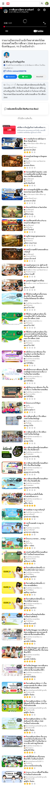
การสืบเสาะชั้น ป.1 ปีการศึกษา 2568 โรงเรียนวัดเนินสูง (35, 433)
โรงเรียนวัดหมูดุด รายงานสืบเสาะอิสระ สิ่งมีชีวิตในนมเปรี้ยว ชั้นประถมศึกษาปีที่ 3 (36, 650)
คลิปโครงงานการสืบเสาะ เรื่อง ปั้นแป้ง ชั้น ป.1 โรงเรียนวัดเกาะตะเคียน (36, 388)
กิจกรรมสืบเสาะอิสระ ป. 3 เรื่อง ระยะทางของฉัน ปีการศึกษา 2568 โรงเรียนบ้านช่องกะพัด (35, 685)
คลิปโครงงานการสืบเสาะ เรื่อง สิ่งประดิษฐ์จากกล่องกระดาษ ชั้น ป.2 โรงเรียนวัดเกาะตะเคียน (36, 371)
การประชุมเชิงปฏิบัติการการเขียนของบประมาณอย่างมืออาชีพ (36, 190)
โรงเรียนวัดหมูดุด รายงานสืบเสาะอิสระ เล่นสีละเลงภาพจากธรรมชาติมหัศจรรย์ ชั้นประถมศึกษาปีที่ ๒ (36, 632)
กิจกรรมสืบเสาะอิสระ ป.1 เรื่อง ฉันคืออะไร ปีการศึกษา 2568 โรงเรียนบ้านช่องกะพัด (35, 721)
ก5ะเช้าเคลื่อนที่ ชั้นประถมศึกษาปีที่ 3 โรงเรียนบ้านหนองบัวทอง (36, 553)
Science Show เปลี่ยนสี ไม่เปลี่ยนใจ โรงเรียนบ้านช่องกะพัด (36, 773)
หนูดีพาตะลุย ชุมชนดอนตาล (35, 236)
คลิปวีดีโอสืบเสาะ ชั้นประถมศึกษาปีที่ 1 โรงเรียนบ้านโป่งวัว (34, 757)
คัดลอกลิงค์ (39, 77)
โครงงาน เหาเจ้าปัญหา (33, 403)
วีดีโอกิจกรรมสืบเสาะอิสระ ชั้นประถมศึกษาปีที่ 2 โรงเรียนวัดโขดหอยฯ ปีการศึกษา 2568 (35, 316)
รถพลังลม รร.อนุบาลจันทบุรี (35, 510)
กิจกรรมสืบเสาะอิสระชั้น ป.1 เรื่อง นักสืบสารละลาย (34, 600)
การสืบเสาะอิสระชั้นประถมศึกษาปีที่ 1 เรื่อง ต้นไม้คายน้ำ (36, 448)
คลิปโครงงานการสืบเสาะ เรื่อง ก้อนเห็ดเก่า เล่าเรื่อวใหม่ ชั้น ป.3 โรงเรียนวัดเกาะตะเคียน (35, 354)
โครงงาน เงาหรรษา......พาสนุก (36, 539)
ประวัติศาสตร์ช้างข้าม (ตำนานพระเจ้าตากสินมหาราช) (35, 221)
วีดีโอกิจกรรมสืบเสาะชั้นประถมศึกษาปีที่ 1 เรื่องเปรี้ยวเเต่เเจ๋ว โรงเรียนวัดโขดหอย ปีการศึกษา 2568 (35, 297)
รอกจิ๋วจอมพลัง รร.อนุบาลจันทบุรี (34, 524)
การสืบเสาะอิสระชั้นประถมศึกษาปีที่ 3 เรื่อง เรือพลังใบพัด (36, 480)
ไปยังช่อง (15, 71)
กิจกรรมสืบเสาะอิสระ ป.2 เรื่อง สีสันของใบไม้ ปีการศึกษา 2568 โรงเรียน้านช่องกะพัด (35, 703)
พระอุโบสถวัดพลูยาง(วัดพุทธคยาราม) (35, 157)
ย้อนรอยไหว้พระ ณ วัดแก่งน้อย (36, 207)
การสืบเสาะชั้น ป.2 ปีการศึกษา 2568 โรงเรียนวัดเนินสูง (35, 417)
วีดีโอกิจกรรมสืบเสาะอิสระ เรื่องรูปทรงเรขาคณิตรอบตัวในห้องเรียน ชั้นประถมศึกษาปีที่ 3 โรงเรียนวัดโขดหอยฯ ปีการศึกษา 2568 (36, 335)
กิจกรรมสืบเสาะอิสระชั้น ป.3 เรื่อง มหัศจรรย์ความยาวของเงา (34, 569)
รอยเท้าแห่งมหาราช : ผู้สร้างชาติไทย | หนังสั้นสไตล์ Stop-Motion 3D (36, 266)
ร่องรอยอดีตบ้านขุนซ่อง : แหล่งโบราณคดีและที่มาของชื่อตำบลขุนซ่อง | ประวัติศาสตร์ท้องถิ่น (35, 174)
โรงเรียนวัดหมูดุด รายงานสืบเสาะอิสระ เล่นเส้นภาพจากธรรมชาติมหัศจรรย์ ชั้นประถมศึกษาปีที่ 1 (36, 667)
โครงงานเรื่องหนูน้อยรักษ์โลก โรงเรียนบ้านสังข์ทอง (34, 615)
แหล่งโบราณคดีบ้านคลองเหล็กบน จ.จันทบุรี (36, 250)
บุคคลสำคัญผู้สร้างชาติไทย (35, 281)
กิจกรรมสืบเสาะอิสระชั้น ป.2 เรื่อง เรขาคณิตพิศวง (34, 584)
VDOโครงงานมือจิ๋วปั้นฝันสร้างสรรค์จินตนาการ (33, 495)
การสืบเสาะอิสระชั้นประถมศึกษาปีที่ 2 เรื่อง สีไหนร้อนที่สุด (36, 464)
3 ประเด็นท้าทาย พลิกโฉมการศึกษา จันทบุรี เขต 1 (35, 140)
